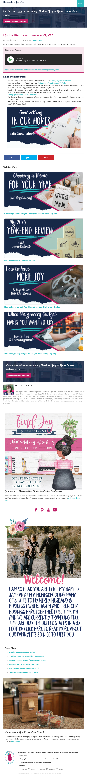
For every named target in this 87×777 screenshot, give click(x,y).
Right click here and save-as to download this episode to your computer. (32, 69)
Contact (61, 769)
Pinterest (42, 769)
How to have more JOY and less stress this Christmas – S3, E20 (32, 307)
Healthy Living (73, 752)
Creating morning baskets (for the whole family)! (27, 660)
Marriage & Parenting (34, 752)
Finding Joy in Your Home (33, 773)
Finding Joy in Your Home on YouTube (52, 83)
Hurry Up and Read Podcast (42, 762)
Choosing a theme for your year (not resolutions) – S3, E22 (30, 213)
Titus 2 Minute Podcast (26, 762)
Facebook (24, 769)
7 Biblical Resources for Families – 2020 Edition (26, 656)
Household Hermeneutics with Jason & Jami (53, 759)
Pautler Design (58, 773)
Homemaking (22, 752)
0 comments (37, 40)
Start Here (22, 766)
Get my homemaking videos (15, 21)
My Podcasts (23, 756)
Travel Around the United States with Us (24, 672)
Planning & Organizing (61, 752)
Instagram (52, 769)
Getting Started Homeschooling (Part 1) (24, 668)
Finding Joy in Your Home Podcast (28, 759)
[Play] (11, 59)
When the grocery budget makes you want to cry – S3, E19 (30, 353)
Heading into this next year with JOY (22, 652)
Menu (80, 3)
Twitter (33, 769)
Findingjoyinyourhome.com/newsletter (22, 94)
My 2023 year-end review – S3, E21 (19, 260)
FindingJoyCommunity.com (61, 80)
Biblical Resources (47, 752)
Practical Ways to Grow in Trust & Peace (24, 664)
